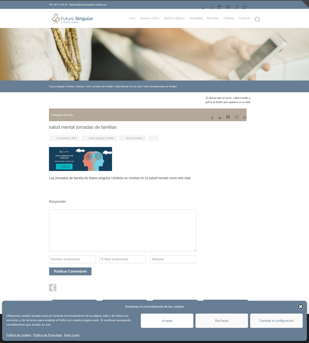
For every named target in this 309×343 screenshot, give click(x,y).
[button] (300, 307)
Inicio (132, 18)
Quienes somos (149, 18)
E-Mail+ (242, 115)
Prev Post (52, 287)
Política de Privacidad (47, 335)
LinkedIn (225, 5)
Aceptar (167, 320)
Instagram (217, 5)
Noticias (80, 86)
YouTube (234, 5)
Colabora (228, 18)
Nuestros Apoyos (174, 18)
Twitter (200, 5)
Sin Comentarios (134, 138)
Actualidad (195, 18)
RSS (242, 5)
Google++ (234, 115)
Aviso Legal (71, 335)
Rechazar (221, 320)
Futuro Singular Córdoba (61, 86)
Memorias (213, 18)
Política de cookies (18, 335)
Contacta (244, 18)
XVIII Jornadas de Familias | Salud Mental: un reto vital (113, 86)
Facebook (209, 5)
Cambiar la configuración (276, 320)
